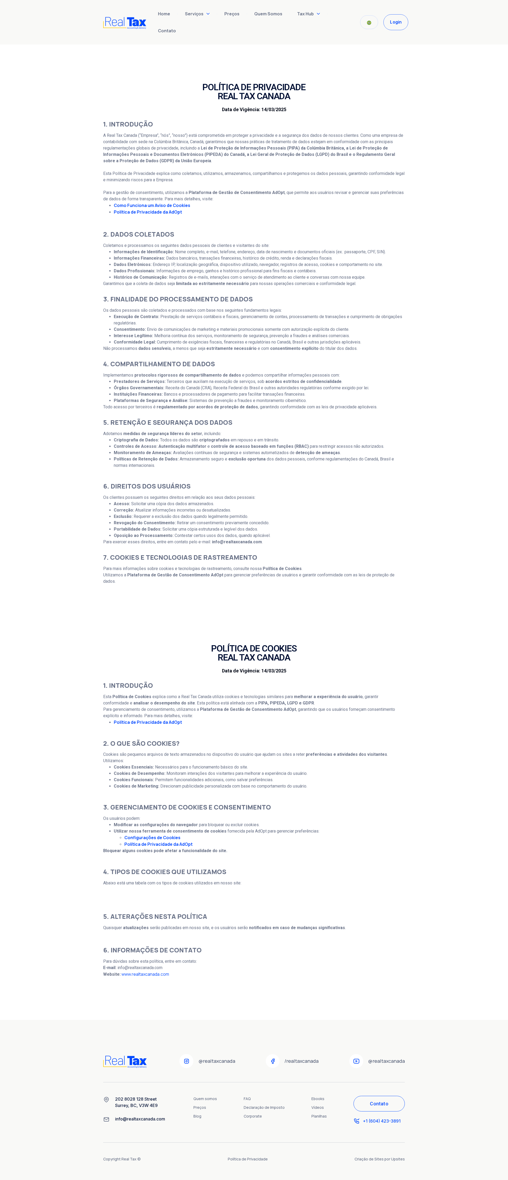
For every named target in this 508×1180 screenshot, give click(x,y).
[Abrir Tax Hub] (318, 14)
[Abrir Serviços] (208, 14)
